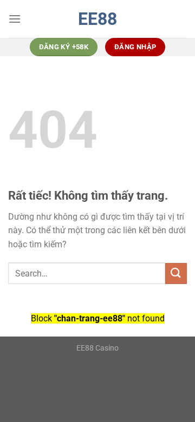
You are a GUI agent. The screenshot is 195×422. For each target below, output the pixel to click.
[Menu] (14, 18)
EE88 (97, 19)
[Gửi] (176, 273)
